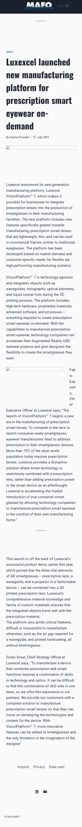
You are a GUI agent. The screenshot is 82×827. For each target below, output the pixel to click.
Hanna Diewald (19, 137)
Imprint (23, 767)
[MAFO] (39, 6)
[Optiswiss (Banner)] (41, 30)
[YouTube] (45, 791)
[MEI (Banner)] (41, 538)
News (9, 52)
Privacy (39, 767)
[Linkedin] (36, 791)
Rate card (56, 767)
